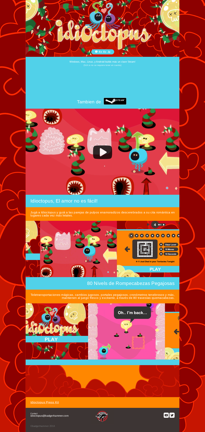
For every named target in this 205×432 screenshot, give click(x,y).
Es (104, 52)
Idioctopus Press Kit (44, 402)
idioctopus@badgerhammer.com (49, 415)
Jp (109, 52)
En (100, 52)
